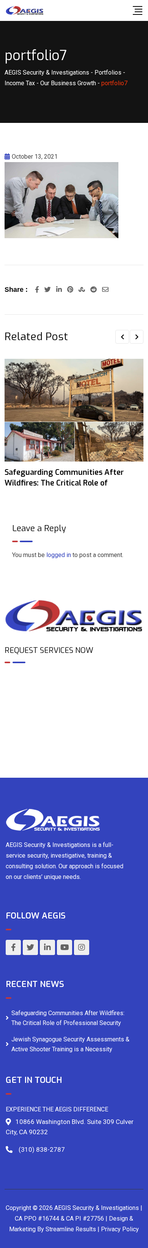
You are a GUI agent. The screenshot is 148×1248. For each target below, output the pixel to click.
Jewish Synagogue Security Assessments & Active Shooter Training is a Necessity (70, 1044)
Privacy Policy (120, 1229)
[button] (122, 337)
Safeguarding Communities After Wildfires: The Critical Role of (64, 477)
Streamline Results (71, 1229)
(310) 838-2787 (42, 1149)
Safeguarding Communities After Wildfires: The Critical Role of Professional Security (67, 1018)
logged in (58, 555)
